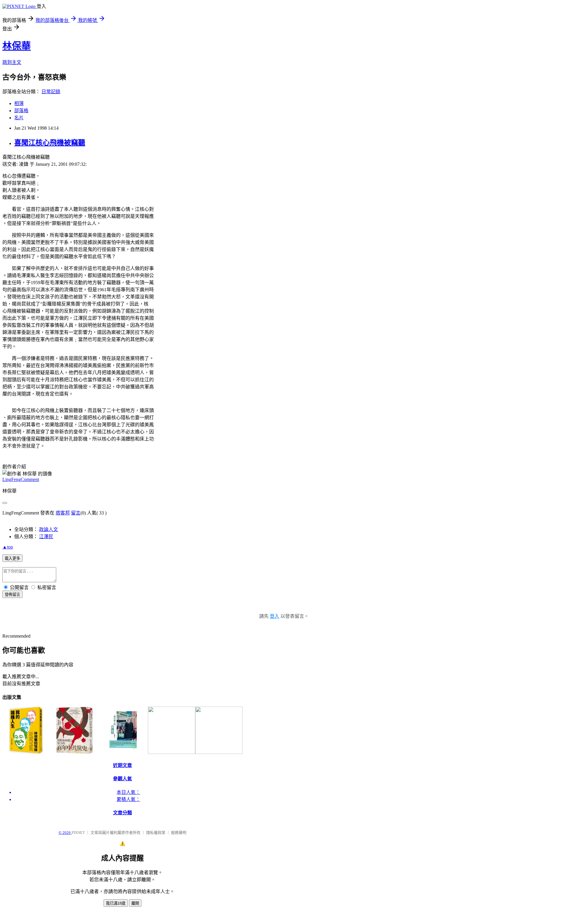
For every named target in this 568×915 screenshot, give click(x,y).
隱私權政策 (155, 832)
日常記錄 (50, 91)
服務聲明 (178, 832)
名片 (19, 117)
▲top (7, 546)
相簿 (19, 103)
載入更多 (12, 558)
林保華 (16, 46)
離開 (135, 903)
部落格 (21, 110)
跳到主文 (11, 62)
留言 (75, 512)
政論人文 (48, 529)
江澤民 (46, 536)
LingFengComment (20, 479)
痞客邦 (63, 512)
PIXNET (78, 832)
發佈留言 (12, 594)
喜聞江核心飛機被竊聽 (49, 143)
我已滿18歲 (115, 903)
